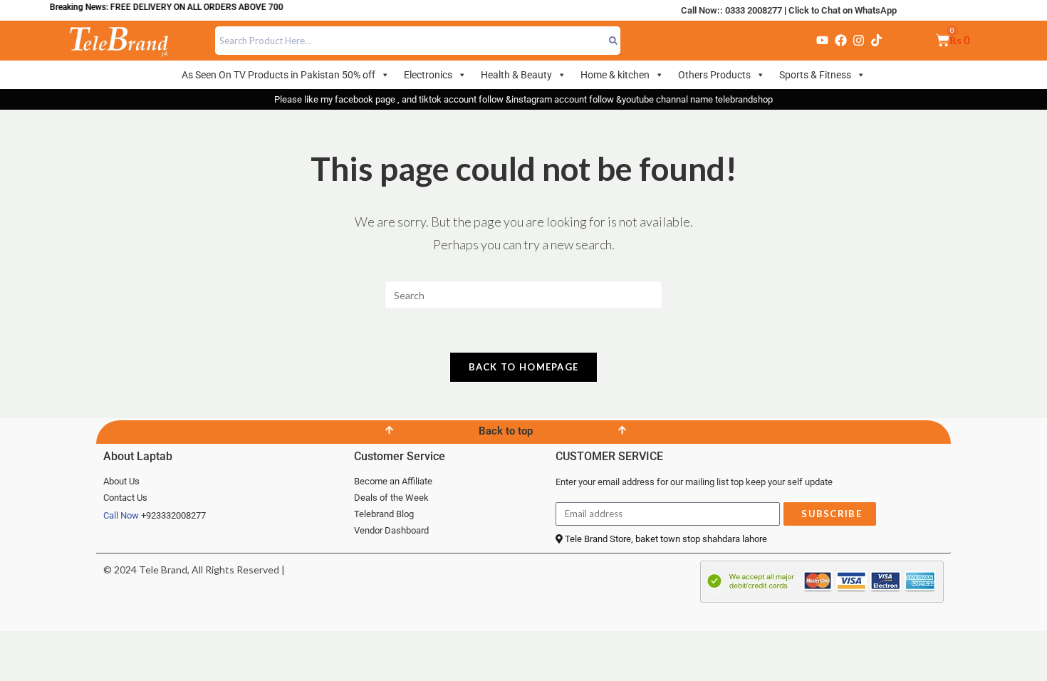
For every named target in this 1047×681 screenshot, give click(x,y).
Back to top (506, 431)
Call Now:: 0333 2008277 (731, 10)
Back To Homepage (524, 367)
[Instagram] (858, 40)
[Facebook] (840, 40)
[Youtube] (823, 40)
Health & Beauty (516, 74)
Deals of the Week (391, 497)
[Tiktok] (877, 40)
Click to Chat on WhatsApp (842, 10)
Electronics (428, 74)
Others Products (714, 74)
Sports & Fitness (815, 74)
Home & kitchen (615, 74)
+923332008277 (173, 515)
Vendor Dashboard (391, 530)
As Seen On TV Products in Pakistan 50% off (278, 74)
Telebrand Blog (384, 514)
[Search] (613, 40)
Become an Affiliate (393, 481)
